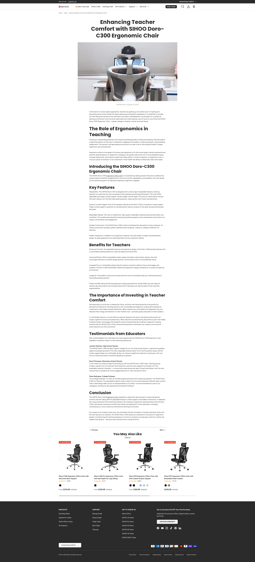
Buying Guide (97, 514)
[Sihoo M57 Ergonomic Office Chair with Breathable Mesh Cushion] (180, 457)
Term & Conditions (144, 554)
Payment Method (191, 554)
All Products (120, 6)
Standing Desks (64, 514)
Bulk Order (96, 526)
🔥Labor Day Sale (82, 6)
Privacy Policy (132, 554)
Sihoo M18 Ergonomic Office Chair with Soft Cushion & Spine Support (143, 477)
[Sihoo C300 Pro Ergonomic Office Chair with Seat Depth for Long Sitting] (110, 457)
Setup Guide (96, 518)
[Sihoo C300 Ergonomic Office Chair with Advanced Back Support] (75, 457)
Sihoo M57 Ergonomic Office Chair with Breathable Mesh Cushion (178, 477)
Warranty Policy (179, 554)
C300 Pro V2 (72, 1)
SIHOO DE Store (128, 530)
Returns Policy (168, 554)
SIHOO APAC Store (129, 537)
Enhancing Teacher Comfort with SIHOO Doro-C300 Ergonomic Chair (88, 13)
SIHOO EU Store (128, 522)
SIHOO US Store (128, 518)
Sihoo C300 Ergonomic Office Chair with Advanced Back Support (74, 477)
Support (132, 6)
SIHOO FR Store (128, 526)
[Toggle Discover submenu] (148, 6)
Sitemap (95, 530)
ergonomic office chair (114, 176)
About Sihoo (126, 514)
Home (60, 13)
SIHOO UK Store (128, 533)
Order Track (96, 522)
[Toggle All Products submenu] (126, 6)
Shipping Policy (157, 554)
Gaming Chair (107, 6)
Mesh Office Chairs (66, 522)
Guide (65, 13)
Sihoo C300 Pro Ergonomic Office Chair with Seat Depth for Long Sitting (108, 477)
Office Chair (95, 6)
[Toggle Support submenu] (137, 6)
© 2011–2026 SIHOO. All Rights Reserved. (70, 554)
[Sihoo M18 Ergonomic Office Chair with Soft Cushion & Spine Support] (145, 457)
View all (127, 437)
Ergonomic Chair (112, 397)
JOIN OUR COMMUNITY (167, 522)
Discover (143, 6)
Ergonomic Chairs (65, 518)
